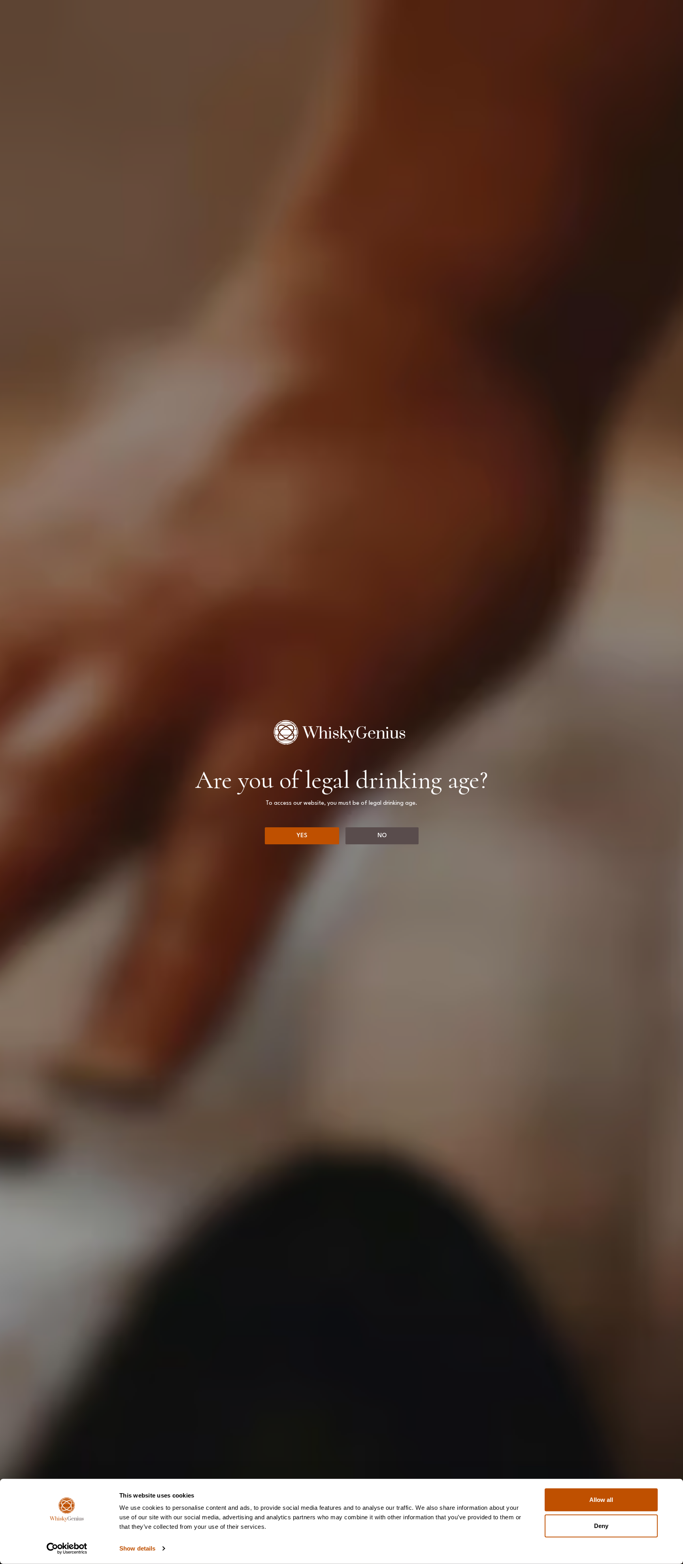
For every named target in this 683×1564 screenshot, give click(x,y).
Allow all (601, 1499)
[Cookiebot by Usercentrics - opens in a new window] (67, 1549)
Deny (601, 1525)
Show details (137, 1548)
